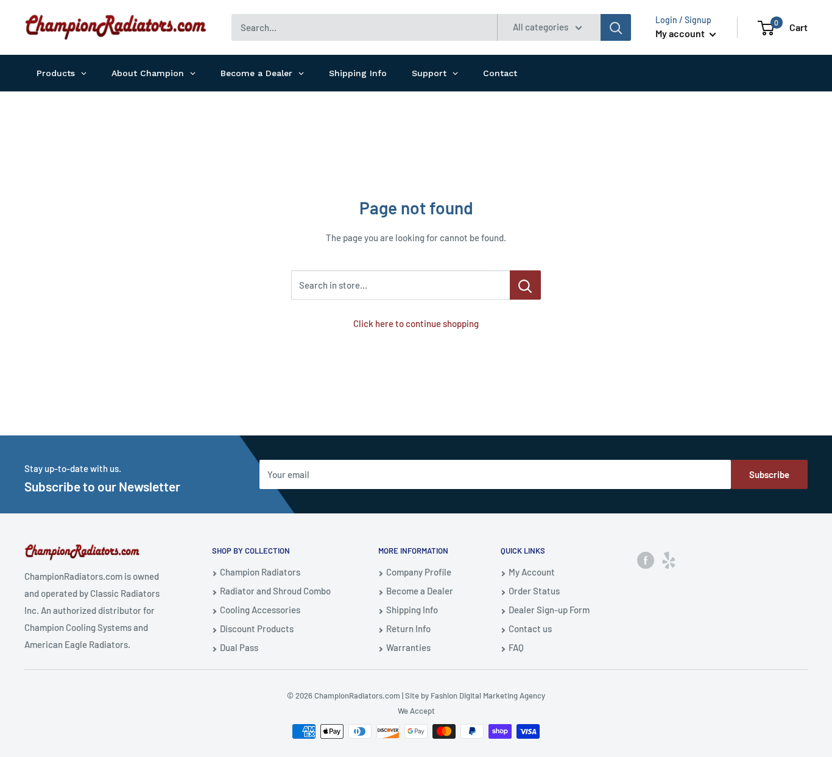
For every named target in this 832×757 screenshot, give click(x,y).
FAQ (516, 647)
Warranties (408, 647)
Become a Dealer (419, 590)
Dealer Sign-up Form (549, 609)
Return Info (408, 628)
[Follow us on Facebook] (645, 560)
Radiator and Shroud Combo (275, 590)
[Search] (616, 27)
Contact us (530, 628)
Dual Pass (239, 647)
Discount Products (257, 628)
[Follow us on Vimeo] (668, 560)
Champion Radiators (260, 571)
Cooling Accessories (260, 609)
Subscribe (769, 474)
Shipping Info (412, 609)
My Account (532, 571)
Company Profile (418, 571)
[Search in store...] (525, 285)
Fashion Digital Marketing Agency (488, 695)
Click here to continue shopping (416, 323)
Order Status (534, 590)
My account (681, 33)
